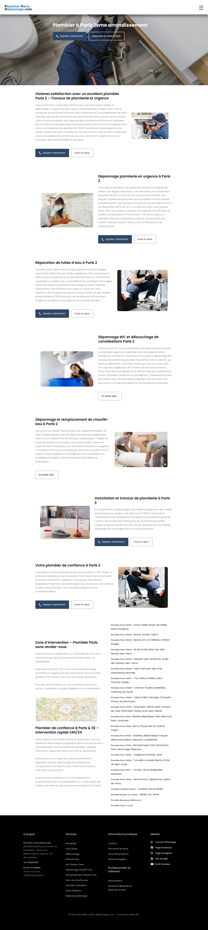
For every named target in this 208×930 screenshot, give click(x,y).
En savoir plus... (109, 396)
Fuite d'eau (71, 848)
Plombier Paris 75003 (121, 640)
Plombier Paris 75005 (121, 659)
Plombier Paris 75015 (121, 754)
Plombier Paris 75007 (121, 678)
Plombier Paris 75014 (121, 745)
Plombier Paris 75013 (121, 735)
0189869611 (32, 862)
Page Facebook (163, 847)
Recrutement (115, 880)
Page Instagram (163, 853)
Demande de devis (118, 848)
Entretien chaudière (76, 885)
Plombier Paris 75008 (121, 688)
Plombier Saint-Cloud (122, 805)
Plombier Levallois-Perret (123, 789)
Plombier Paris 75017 (121, 770)
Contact (112, 843)
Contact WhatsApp (165, 842)
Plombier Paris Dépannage (37, 842)
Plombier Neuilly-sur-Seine (124, 794)
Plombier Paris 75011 (121, 716)
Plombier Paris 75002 (121, 634)
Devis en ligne (82, 152)
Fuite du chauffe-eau (77, 880)
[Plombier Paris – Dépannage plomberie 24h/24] (18, 7)
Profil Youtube (162, 864)
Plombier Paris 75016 (121, 760)
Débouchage (73, 853)
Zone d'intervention (118, 853)
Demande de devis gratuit (106, 36)
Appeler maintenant (71, 36)
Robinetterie (72, 859)
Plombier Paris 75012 (121, 726)
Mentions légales (117, 859)
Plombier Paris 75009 (121, 697)
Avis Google (161, 858)
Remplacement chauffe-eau (81, 874)
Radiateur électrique (76, 895)
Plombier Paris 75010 (121, 707)
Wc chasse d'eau (75, 864)
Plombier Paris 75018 (121, 779)
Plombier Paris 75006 (121, 668)
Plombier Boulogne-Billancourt (126, 800)
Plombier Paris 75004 (121, 649)
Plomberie (71, 843)
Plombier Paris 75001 (121, 625)
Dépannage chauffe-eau (79, 869)
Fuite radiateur (73, 890)
